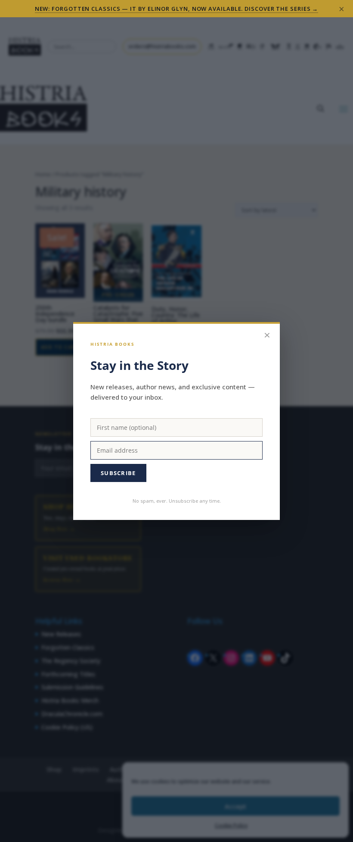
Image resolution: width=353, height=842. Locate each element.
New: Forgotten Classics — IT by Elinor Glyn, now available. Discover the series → (177, 9)
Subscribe (118, 473)
